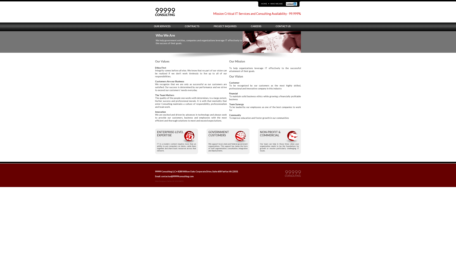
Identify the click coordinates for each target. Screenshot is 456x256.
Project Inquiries (225, 26)
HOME (264, 3)
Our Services (162, 26)
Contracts (192, 26)
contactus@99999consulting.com (177, 176)
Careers (256, 26)
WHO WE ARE (276, 3)
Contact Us (283, 26)
